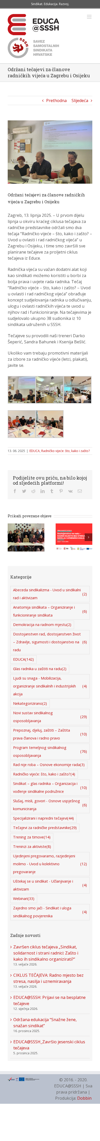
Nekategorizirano (30, 703)
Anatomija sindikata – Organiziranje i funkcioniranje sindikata (50, 611)
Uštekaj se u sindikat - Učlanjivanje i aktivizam (50, 885)
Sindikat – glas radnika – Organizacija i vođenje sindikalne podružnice (50, 787)
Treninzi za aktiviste (32, 846)
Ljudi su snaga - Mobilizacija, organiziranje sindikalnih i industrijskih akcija (50, 686)
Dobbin (84, 1098)
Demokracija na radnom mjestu (42, 624)
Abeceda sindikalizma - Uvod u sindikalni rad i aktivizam (50, 593)
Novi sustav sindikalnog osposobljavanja (50, 716)
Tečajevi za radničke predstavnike (45, 827)
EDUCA (34, 451)
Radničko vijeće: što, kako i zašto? (65, 451)
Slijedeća (80, 100)
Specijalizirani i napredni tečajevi (43, 818)
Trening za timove (32, 837)
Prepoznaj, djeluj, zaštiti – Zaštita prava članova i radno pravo (50, 734)
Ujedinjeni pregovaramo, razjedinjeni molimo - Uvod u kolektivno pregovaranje (50, 864)
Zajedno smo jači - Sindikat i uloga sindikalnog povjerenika (50, 912)
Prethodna (56, 100)
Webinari (23, 898)
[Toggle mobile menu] (89, 16)
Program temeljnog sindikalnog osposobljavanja (50, 751)
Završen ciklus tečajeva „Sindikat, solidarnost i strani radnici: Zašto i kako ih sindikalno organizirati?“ (45, 953)
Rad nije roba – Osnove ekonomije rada (49, 764)
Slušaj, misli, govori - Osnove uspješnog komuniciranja (50, 804)
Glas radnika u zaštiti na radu (39, 668)
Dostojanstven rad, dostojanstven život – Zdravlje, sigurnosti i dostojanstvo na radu (50, 642)
